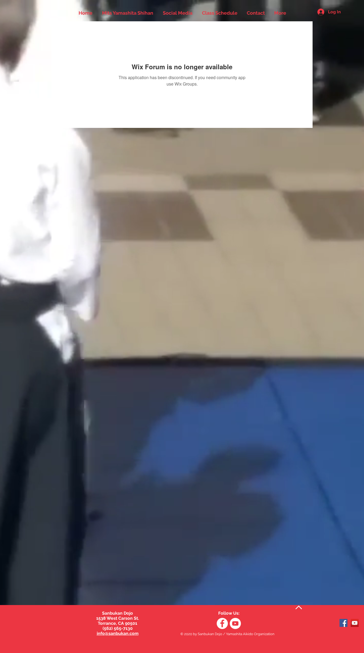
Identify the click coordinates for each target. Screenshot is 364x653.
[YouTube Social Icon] (355, 623)
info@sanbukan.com (118, 633)
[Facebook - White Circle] (222, 623)
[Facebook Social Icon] (343, 623)
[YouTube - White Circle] (235, 623)
